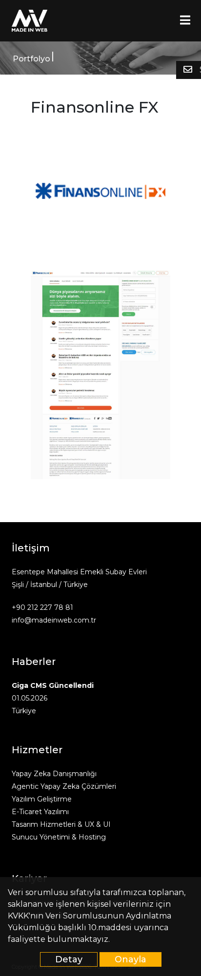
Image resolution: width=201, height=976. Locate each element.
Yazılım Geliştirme (42, 799)
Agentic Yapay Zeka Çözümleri (64, 786)
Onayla (130, 959)
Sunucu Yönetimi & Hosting (59, 837)
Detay (68, 959)
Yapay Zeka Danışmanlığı (54, 773)
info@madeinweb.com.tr (54, 620)
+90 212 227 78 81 (42, 607)
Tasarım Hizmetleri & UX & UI (61, 824)
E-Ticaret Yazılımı (40, 811)
